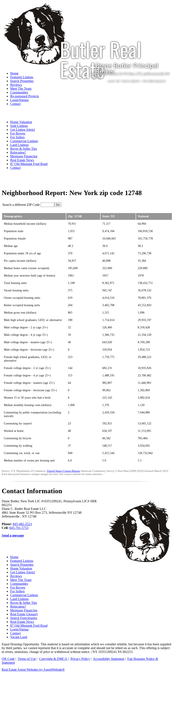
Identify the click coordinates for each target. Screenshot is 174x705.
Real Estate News (22, 160)
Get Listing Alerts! (22, 129)
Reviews (16, 85)
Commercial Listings (24, 141)
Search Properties (22, 564)
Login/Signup (19, 100)
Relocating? (18, 152)
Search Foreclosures (23, 618)
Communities (19, 92)
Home (14, 557)
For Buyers (17, 133)
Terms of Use (27, 659)
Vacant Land (18, 637)
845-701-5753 (18, 528)
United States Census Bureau (63, 471)
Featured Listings (21, 561)
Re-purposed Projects (24, 96)
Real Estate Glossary (24, 614)
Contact (15, 104)
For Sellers (17, 137)
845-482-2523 (22, 524)
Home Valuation (21, 122)
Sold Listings (19, 126)
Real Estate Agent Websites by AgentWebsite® (33, 669)
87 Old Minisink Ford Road (29, 164)
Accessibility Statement (108, 659)
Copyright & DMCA (53, 659)
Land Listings (19, 145)
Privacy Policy (80, 659)
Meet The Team (20, 88)
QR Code (8, 659)
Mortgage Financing (23, 156)
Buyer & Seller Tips (23, 148)
